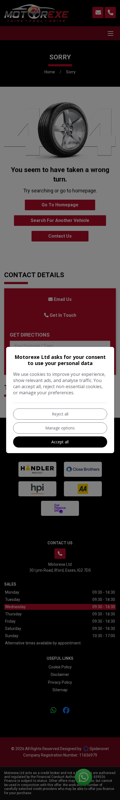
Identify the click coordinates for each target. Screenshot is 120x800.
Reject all (60, 414)
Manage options (60, 428)
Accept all (60, 441)
